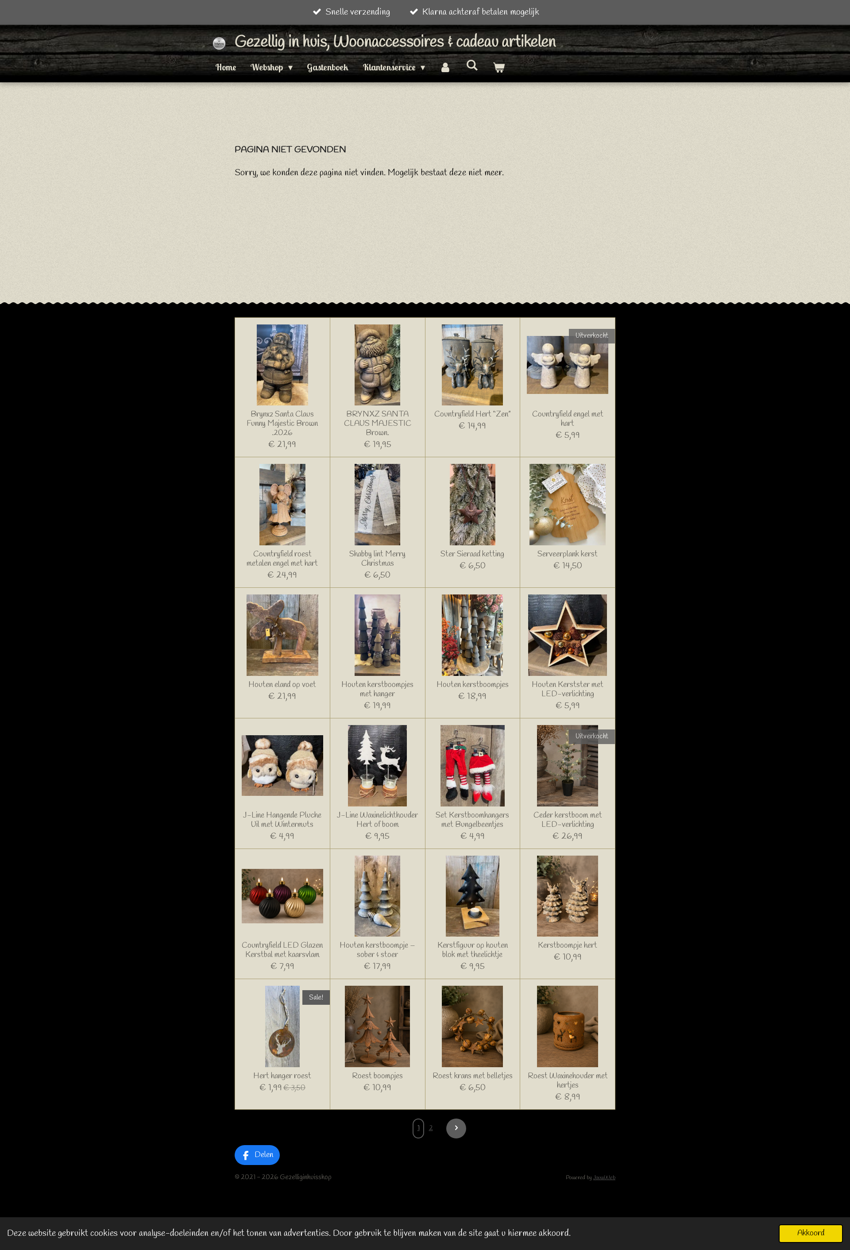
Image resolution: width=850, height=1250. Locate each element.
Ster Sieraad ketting (472, 554)
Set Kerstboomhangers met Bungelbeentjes (472, 820)
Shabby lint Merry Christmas (377, 559)
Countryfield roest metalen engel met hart (282, 559)
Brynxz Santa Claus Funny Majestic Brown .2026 (282, 424)
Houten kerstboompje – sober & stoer (377, 950)
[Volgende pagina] (456, 1128)
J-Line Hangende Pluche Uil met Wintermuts (282, 820)
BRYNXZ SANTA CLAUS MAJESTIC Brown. (377, 424)
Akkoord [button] (810, 1233)
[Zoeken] (472, 65)
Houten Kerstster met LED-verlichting (567, 689)
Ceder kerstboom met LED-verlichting (567, 820)
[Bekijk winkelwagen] (498, 67)
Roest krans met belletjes (473, 1076)
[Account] (445, 67)
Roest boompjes (377, 1076)
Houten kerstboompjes (473, 685)
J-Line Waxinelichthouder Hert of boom (377, 820)
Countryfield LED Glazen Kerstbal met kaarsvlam (282, 950)
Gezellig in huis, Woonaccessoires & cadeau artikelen (395, 42)
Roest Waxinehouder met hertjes (568, 1081)
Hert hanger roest (282, 1076)
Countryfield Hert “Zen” (472, 414)
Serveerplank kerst (567, 554)
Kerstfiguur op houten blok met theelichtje (472, 950)
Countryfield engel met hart (567, 419)
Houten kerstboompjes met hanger (377, 689)
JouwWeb (604, 1177)
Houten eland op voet (282, 685)
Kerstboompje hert (567, 945)
